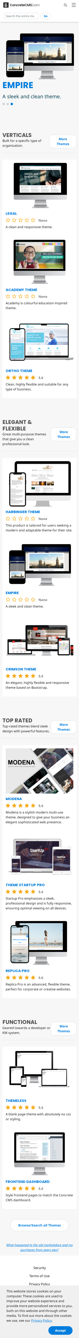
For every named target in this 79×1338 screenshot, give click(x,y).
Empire (12, 592)
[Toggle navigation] (74, 5)
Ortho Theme (19, 370)
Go (46, 16)
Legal (11, 213)
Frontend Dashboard (28, 1181)
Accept (60, 1330)
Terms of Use (39, 1276)
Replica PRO (18, 970)
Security (39, 1268)
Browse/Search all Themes (39, 1225)
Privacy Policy (39, 1284)
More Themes (63, 141)
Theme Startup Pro (25, 884)
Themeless (16, 1100)
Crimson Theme (21, 669)
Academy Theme (21, 289)
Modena (14, 798)
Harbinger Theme (23, 511)
